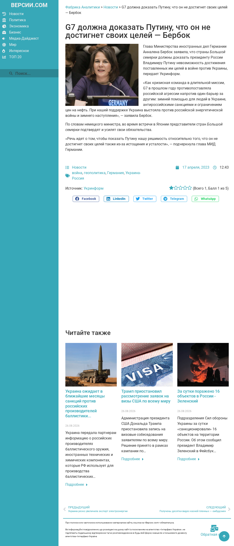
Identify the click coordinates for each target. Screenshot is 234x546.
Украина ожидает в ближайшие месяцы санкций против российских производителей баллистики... (85, 403)
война (77, 173)
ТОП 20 (15, 57)
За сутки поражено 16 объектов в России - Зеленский (198, 396)
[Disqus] (147, 268)
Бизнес (15, 32)
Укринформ (94, 188)
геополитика (95, 173)
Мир (12, 44)
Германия (115, 173)
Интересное (19, 51)
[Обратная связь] (214, 528)
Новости (16, 14)
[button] (86, 199)
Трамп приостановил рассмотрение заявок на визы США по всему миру (145, 396)
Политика (17, 20)
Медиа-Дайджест (24, 38)
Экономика (19, 26)
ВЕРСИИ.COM (29, 5)
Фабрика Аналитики (82, 7)
